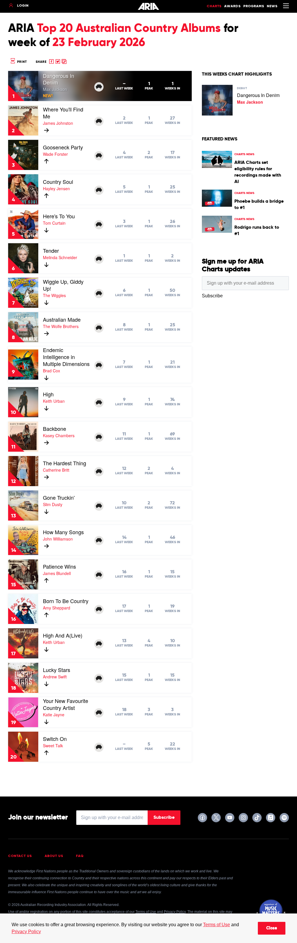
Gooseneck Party (63, 147)
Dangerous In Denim (58, 79)
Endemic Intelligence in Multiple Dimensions (66, 356)
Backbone (54, 428)
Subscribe (164, 817)
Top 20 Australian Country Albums (129, 28)
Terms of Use (216, 924)
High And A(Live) (62, 635)
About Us (54, 856)
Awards (232, 6)
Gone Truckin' (59, 497)
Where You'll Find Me (63, 112)
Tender (51, 250)
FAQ (80, 856)
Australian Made (62, 319)
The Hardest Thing (64, 463)
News (272, 6)
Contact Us (20, 856)
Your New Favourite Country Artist (65, 704)
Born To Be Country (65, 601)
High (48, 394)
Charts (214, 6)
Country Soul (58, 181)
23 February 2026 (98, 43)
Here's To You (59, 216)
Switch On (55, 738)
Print (21, 61)
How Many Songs (63, 532)
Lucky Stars (56, 669)
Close (271, 928)
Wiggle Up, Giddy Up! (63, 285)
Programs (253, 6)
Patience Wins (59, 566)
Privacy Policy (26, 931)
